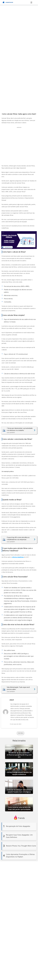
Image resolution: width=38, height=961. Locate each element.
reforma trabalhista (18, 557)
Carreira (20, 733)
